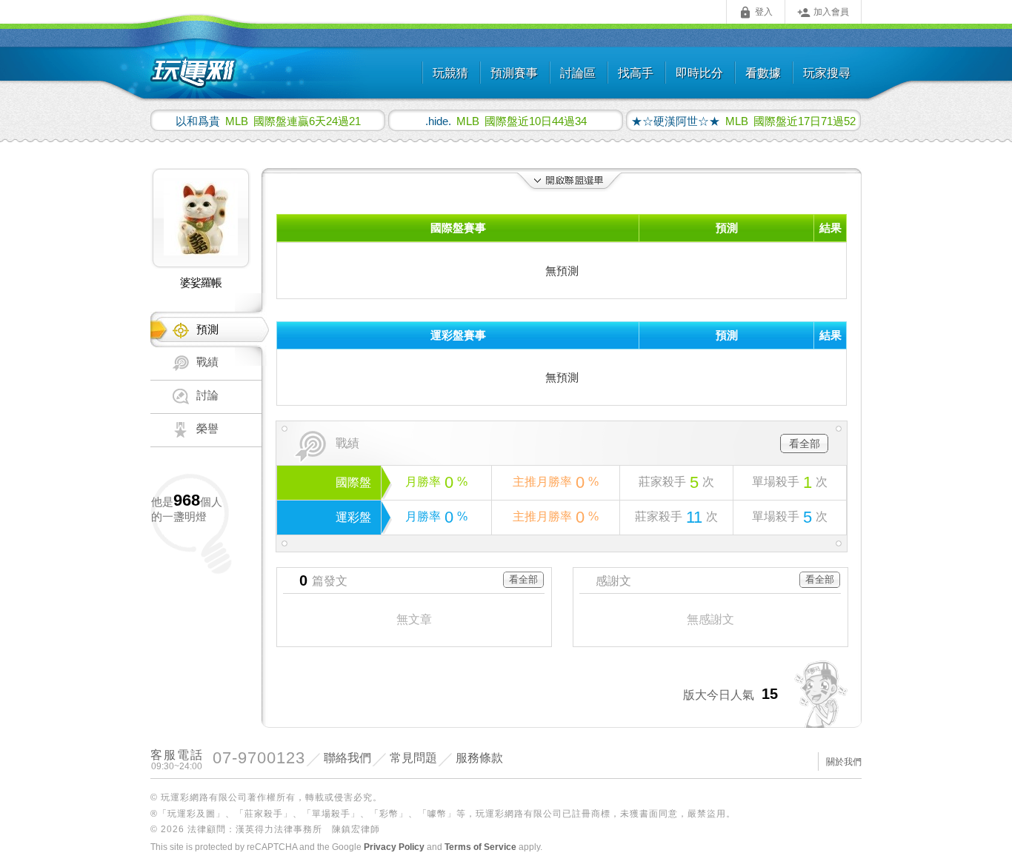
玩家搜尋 (826, 73)
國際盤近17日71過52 (743, 121)
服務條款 (479, 757)
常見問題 (413, 757)
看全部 (804, 443)
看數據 (763, 73)
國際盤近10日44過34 (506, 121)
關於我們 (844, 762)
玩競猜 (450, 73)
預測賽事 (514, 73)
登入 (756, 12)
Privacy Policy (394, 847)
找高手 (635, 73)
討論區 (578, 73)
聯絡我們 (347, 757)
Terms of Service (480, 847)
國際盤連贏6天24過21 (268, 121)
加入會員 (823, 12)
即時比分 (699, 73)
